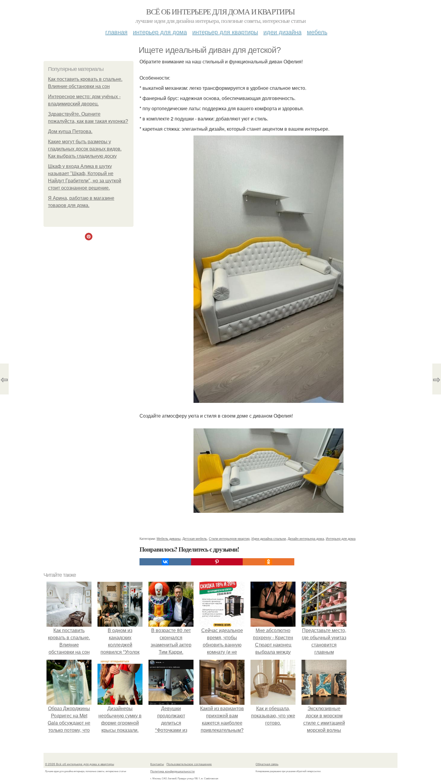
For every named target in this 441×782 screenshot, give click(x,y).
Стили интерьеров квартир (229, 538)
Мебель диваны (169, 538)
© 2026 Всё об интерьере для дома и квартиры (79, 764)
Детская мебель (194, 538)
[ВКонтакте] (165, 561)
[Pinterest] (217, 561)
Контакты (157, 764)
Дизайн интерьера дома (306, 538)
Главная (116, 31)
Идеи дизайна (282, 31)
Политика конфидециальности (172, 771)
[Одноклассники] (268, 561)
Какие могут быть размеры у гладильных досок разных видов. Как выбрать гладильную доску (85, 149)
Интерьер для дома (160, 31)
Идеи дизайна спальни (268, 538)
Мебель (317, 31)
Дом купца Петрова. (70, 131)
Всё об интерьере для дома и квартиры (220, 11)
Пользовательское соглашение (189, 764)
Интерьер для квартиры (225, 31)
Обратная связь (267, 764)
